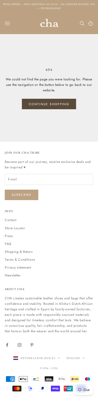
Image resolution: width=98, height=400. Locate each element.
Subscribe (21, 194)
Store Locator (15, 228)
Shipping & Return (19, 251)
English (73, 358)
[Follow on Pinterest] (31, 345)
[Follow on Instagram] (19, 345)
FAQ (8, 243)
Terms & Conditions (20, 259)
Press (9, 236)
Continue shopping (49, 104)
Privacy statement (18, 267)
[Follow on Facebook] (7, 345)
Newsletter (13, 275)
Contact (10, 220)
